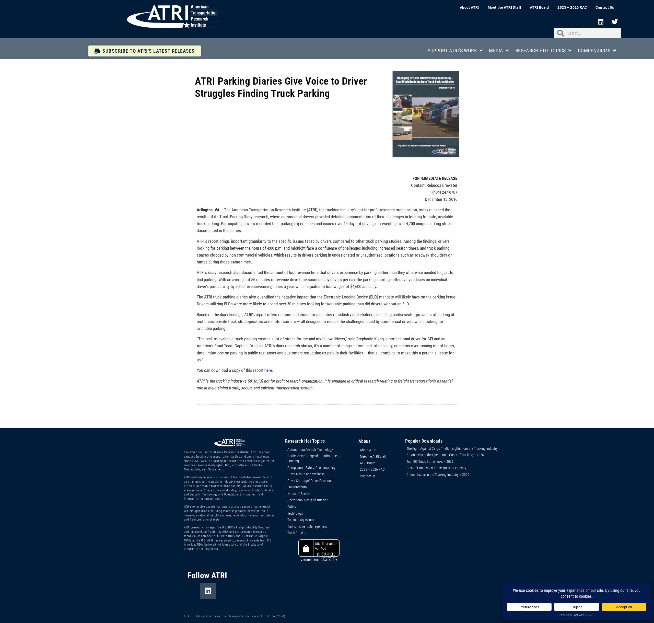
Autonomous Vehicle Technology (310, 449)
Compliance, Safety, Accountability (311, 468)
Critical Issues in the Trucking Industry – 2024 (437, 474)
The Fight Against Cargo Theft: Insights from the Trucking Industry (452, 448)
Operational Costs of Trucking (307, 500)
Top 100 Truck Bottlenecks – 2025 (429, 461)
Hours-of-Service (298, 494)
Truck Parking (296, 533)
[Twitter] (615, 21)
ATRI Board (539, 7)
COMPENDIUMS (594, 51)
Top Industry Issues (300, 520)
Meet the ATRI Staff (504, 7)
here (268, 370)
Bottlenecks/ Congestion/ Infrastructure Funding (314, 458)
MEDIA (496, 51)
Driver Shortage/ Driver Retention (310, 481)
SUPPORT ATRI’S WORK (452, 51)
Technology (295, 513)
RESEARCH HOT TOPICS (540, 51)
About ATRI (469, 7)
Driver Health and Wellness (305, 474)
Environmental (297, 487)
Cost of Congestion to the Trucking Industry (436, 468)
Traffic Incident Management (307, 526)
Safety (291, 507)
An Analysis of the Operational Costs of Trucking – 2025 (445, 455)
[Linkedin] (600, 21)
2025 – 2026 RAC (572, 7)
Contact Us (604, 7)
